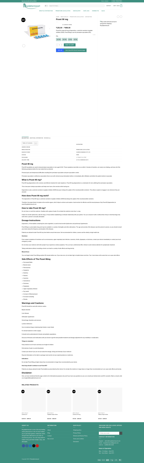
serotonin (91, 198)
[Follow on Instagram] (26, 445)
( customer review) (67, 24)
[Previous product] (121, 16)
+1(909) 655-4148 (109, 444)
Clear (94, 34)
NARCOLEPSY (77, 10)
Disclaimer (76, 441)
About (49, 430)
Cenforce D (24, 414)
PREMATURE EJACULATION (63, 10)
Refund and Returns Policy (80, 435)
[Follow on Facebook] (23, 445)
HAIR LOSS (86, 10)
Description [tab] (25, 138)
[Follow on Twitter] (30, 445)
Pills (57, 36)
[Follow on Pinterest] (37, 445)
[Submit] (103, 6)
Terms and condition (78, 438)
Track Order (104, 1)
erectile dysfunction (67, 223)
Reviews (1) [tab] (47, 138)
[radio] (58, 39)
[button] (116, 1)
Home (57, 16)
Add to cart (69, 44)
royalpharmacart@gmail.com (110, 443)
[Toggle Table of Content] (34, 143)
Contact (49, 435)
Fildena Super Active (103, 414)
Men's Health (64, 16)
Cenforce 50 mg (76, 414)
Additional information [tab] (36, 138)
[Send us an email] (33, 445)
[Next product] (118, 16)
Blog (103, 10)
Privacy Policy (77, 433)
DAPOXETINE (88, 16)
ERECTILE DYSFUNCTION (46, 10)
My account (50, 438)
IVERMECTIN (95, 10)
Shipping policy (77, 430)
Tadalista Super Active (52, 414)
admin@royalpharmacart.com (112, 441)
